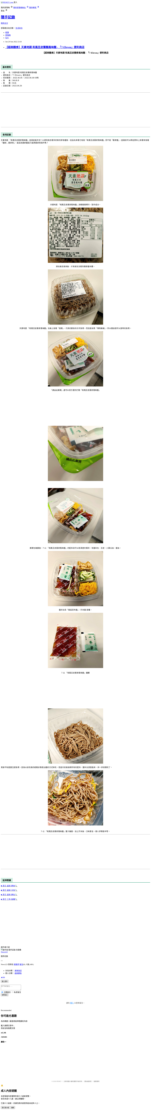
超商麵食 (18, 973)
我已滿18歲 (5, 1107)
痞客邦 (16, 964)
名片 (7, 38)
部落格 (8, 35)
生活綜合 (19, 28)
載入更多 (5, 981)
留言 (21, 964)
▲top (3, 977)
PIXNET (58, 1081)
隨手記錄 (8, 17)
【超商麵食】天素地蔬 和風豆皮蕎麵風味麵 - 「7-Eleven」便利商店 (44, 47)
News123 (4, 952)
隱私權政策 (88, 1081)
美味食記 (18, 971)
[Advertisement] (67, 109)
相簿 (7, 32)
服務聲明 (96, 1081)
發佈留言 (5, 995)
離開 (12, 1107)
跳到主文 (4, 23)
